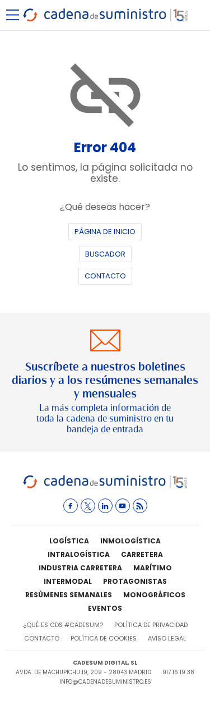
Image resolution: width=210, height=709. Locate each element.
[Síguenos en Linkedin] (105, 506)
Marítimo (152, 568)
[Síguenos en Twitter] (88, 506)
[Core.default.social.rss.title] (140, 506)
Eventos (105, 608)
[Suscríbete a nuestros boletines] (105, 382)
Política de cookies (104, 638)
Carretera (142, 554)
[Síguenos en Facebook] (70, 506)
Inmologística (130, 541)
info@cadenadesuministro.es (105, 682)
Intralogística (79, 554)
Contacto (105, 276)
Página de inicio (105, 231)
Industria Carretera (80, 568)
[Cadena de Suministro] (105, 486)
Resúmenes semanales (68, 595)
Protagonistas (135, 581)
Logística (69, 541)
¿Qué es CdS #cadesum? (63, 624)
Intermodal (68, 581)
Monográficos (154, 595)
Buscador (105, 254)
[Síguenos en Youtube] (122, 506)
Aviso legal (167, 638)
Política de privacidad (151, 624)
